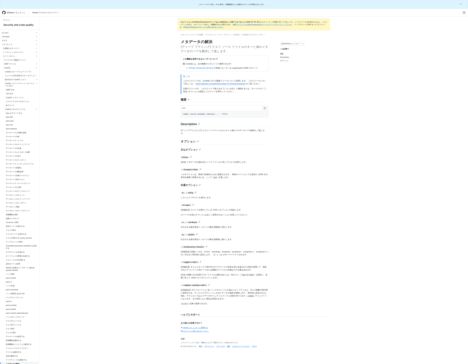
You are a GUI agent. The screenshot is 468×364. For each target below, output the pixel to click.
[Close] (461, 4)
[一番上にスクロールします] (462, 358)
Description (189, 124)
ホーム (8, 20)
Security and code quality (18, 24)
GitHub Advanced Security (201, 68)
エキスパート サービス (241, 346)
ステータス (220, 346)
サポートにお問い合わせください (196, 331)
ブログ (254, 346)
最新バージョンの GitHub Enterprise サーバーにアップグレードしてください (262, 24)
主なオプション (189, 149)
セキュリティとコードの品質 (192, 35)
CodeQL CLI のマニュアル (252, 35)
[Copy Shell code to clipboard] (264, 108)
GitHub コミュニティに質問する (195, 328)
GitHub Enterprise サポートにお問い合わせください (203, 27)
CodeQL (236, 35)
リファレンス (210, 35)
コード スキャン (224, 35)
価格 (228, 346)
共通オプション (189, 185)
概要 (184, 99)
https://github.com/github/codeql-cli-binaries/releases (220, 83)
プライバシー (209, 346)
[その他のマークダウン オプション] (303, 44)
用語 (200, 346)
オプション (188, 141)
